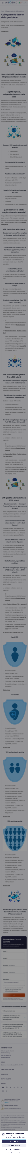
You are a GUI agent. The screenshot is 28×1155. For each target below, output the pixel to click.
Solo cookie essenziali (14, 1145)
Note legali (20, 1152)
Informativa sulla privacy (10, 1152)
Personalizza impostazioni (15, 1149)
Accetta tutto (14, 1141)
